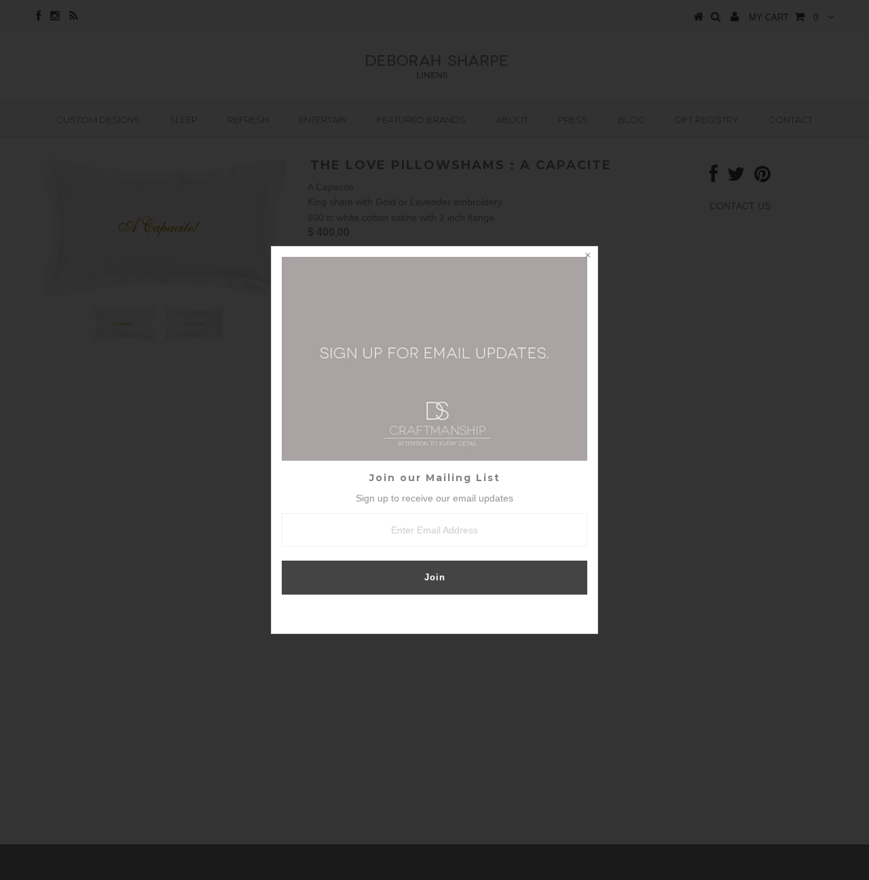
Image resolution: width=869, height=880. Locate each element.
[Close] (587, 257)
